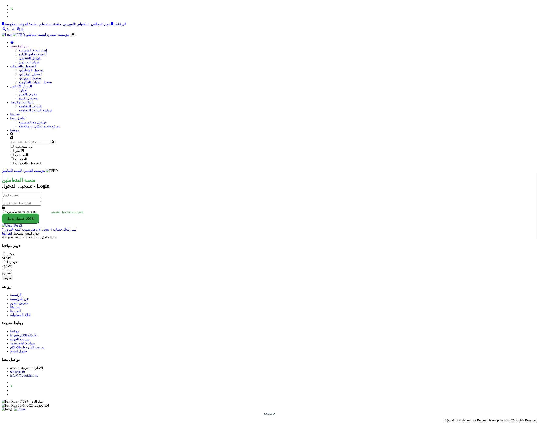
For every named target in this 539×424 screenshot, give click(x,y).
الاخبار (19, 150)
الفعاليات (21, 155)
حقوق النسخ (18, 351)
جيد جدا (12, 262)
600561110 (17, 371)
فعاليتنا (15, 114)
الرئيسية (16, 295)
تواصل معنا (17, 118)
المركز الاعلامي (21, 86)
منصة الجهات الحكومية (21, 24)
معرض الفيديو (28, 98)
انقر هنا (7, 233)
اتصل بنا (15, 311)
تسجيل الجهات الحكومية (35, 82)
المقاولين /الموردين (76, 24)
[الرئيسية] (12, 42)
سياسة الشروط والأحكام (27, 347)
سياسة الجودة (19, 339)
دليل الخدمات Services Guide (67, 211)
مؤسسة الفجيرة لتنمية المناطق (48, 34)
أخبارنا (23, 90)
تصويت (7, 278)
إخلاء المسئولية (20, 315)
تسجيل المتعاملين (31, 70)
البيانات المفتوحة (21, 102)
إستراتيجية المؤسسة (33, 50)
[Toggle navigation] (73, 35)
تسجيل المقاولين (30, 74)
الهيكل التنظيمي (30, 58)
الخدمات (21, 159)
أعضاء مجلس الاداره (33, 54)
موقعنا (14, 130)
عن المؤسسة (19, 46)
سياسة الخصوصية (22, 343)
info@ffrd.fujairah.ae (24, 375)
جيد (9, 270)
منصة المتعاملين (49, 24)
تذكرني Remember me (22, 211)
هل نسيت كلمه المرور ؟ (18, 229)
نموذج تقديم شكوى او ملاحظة (39, 126)
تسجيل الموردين (30, 78)
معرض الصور (28, 94)
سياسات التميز (29, 62)
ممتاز (11, 254)
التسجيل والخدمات (23, 66)
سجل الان (42, 229)
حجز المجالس (100, 24)
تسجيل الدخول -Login (20, 218)
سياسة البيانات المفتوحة (35, 110)
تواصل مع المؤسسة (32, 122)
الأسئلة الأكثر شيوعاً (23, 335)
